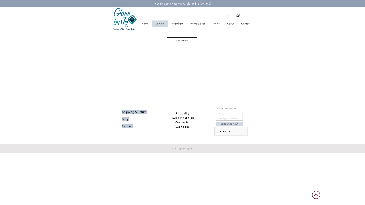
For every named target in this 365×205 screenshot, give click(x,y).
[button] (238, 15)
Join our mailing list (226, 108)
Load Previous (182, 40)
